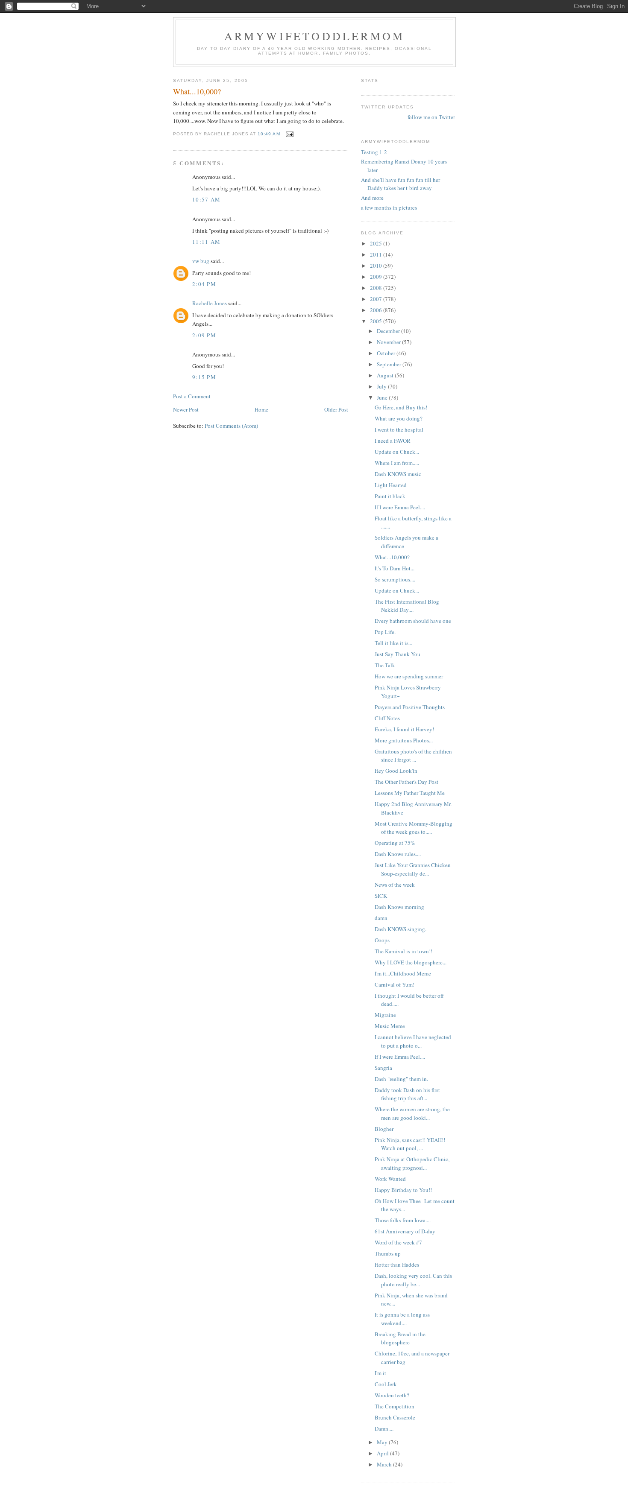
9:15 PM (204, 377)
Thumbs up (388, 1253)
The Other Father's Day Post (406, 782)
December (389, 331)
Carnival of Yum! (394, 984)
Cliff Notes (387, 718)
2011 (376, 254)
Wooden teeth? (392, 1395)
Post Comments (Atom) (231, 425)
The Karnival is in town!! (403, 951)
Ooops (382, 940)
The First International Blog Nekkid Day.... (407, 606)
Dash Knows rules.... (398, 854)
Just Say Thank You (397, 654)
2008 (376, 288)
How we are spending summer (409, 676)
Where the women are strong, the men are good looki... (412, 1113)
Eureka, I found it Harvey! (404, 729)
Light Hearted (391, 485)
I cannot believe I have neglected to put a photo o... (413, 1041)
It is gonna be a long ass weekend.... (402, 1319)
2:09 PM (204, 335)
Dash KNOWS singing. (400, 929)
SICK (381, 896)
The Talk (385, 665)
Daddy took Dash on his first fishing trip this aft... (407, 1094)
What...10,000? (392, 557)
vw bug (200, 261)
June (383, 397)
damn (381, 918)
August (386, 375)
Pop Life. (385, 632)
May (383, 1442)
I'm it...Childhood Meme (403, 973)
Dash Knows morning (399, 907)
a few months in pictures (389, 207)
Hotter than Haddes (397, 1264)
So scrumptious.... (395, 579)
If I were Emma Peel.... (400, 507)
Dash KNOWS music (398, 474)
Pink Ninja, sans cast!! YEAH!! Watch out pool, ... (410, 1144)
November (389, 342)
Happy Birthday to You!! (403, 1190)
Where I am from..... (397, 463)
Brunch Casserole (395, 1417)
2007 (376, 299)
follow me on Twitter (431, 117)
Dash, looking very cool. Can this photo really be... (413, 1280)
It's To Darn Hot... (394, 568)
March (385, 1464)
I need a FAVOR (393, 440)
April (383, 1453)
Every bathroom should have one (413, 621)
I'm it (380, 1373)
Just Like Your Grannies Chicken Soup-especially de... (413, 869)
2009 (376, 276)
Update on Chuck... (397, 452)
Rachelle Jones (209, 303)
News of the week (395, 884)
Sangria (383, 1068)
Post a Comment (192, 396)
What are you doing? (399, 418)
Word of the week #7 (398, 1242)
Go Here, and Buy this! (401, 407)
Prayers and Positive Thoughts (410, 707)
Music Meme (390, 1026)
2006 (376, 310)
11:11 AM (206, 241)
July (382, 386)
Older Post (336, 409)
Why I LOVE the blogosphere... (410, 962)
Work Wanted (390, 1179)
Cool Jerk (386, 1384)
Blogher (384, 1129)
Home (261, 409)
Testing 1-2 (374, 152)
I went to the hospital (399, 429)
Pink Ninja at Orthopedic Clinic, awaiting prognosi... (412, 1163)
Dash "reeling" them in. (403, 1079)
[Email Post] (289, 133)
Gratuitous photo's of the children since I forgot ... (413, 756)
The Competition (394, 1406)
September (389, 364)
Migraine (385, 1015)
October (386, 353)
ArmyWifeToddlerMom (314, 36)
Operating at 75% (395, 843)
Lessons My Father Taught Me (410, 793)
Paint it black (390, 496)
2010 (376, 265)
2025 (376, 243)
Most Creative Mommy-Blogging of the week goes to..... (413, 828)
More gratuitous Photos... (404, 740)
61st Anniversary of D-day (405, 1231)
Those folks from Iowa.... (403, 1220)
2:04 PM (204, 284)
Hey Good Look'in (396, 770)
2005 (376, 321)
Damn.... (384, 1428)
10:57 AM (206, 199)
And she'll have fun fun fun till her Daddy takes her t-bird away (400, 184)
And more (372, 198)
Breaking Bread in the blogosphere (400, 1338)
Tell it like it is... (393, 643)
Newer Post (186, 409)
